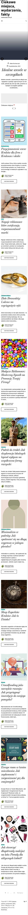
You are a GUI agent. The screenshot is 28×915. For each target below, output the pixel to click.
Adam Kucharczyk (15, 63)
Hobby (3, 609)
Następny (20, 893)
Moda (2, 844)
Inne (2, 219)
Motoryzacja (4, 368)
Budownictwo (5, 146)
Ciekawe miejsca (5, 295)
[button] (25, 58)
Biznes (3, 682)
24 (14, 893)
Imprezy (3, 447)
